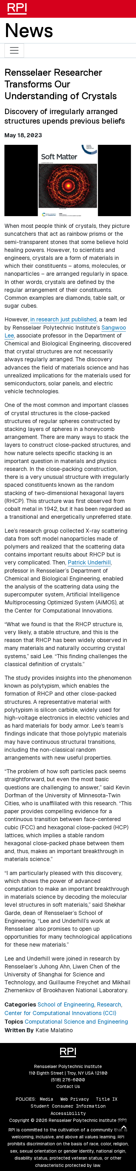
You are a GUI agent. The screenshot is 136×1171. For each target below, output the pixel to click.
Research (109, 1004)
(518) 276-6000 (68, 1080)
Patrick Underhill (89, 562)
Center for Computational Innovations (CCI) (60, 1013)
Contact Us (68, 1086)
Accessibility (68, 1113)
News (28, 30)
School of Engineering (66, 1004)
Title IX (106, 1099)
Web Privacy (74, 1099)
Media (46, 1099)
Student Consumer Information (68, 1106)
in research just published (63, 319)
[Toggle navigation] (14, 50)
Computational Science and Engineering (76, 1021)
